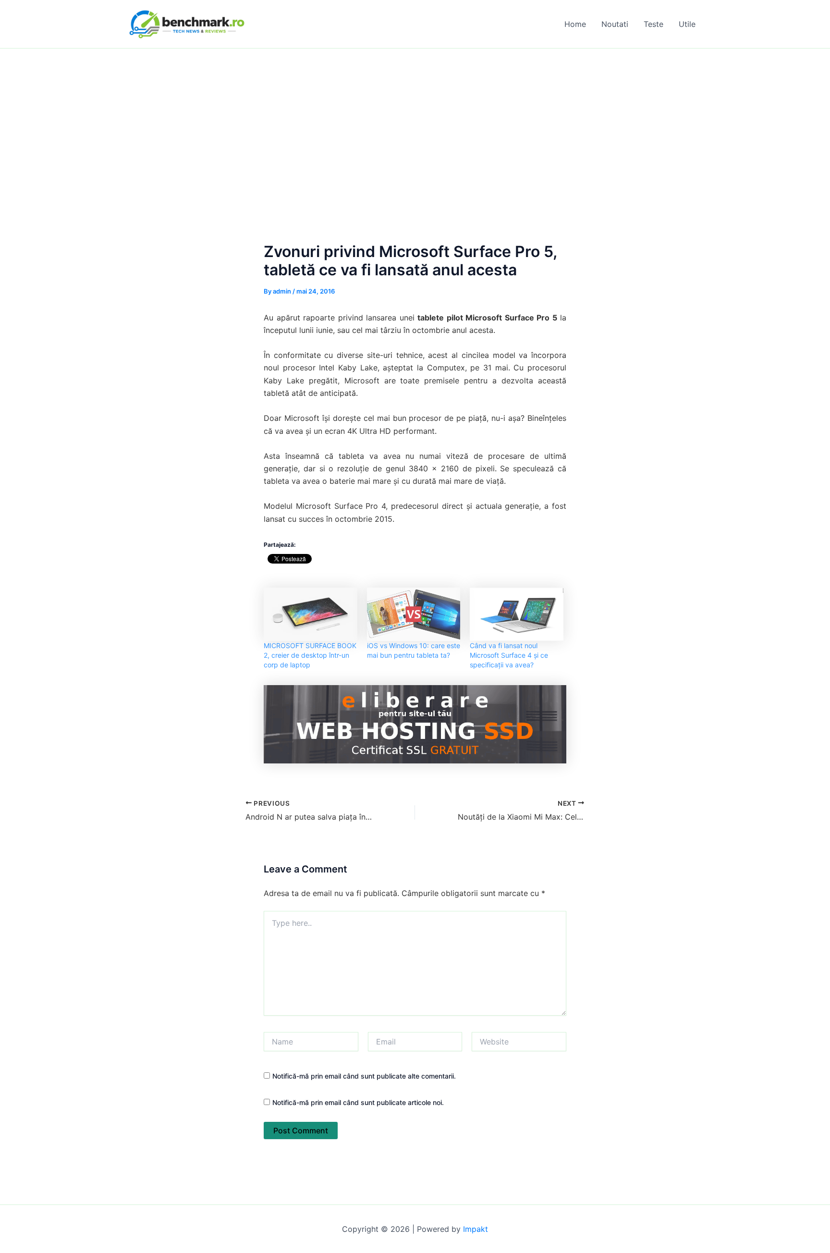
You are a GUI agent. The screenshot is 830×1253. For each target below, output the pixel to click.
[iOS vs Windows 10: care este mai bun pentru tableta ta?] (414, 614)
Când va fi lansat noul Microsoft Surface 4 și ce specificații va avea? (509, 655)
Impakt (475, 1229)
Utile (687, 24)
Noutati (614, 24)
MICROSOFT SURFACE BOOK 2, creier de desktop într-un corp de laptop (310, 655)
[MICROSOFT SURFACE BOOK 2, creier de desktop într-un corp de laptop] (310, 614)
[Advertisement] (415, 120)
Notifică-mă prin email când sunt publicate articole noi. (358, 1102)
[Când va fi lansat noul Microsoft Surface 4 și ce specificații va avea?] (516, 614)
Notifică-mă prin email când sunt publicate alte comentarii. (364, 1076)
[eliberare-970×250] (415, 723)
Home (575, 24)
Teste (653, 24)
